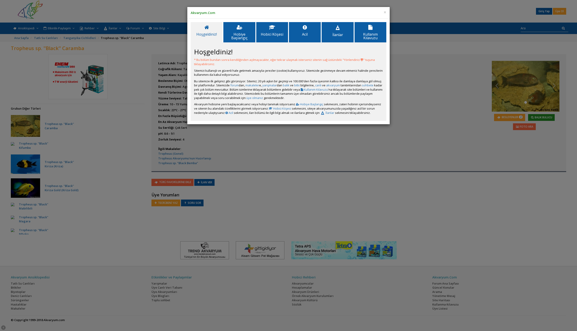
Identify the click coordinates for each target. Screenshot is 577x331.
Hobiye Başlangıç (311, 104)
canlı (318, 85)
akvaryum (333, 85)
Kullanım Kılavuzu (315, 89)
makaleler (252, 85)
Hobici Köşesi (281, 108)
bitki (297, 85)
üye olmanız (254, 98)
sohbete (367, 85)
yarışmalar (269, 85)
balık (286, 85)
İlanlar (329, 113)
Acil (230, 113)
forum (234, 85)
